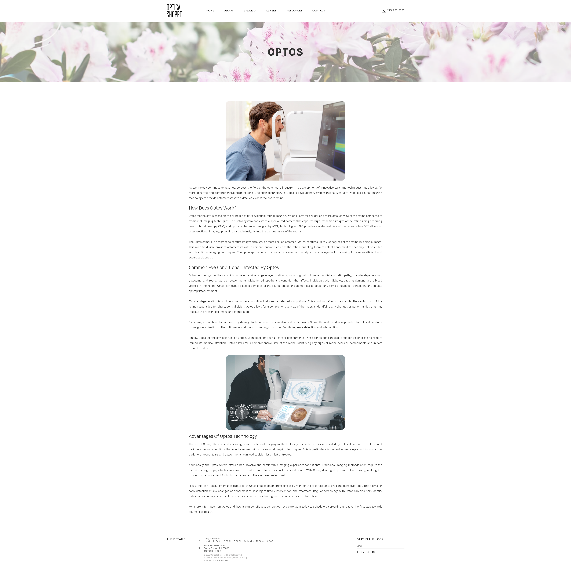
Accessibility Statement (214, 558)
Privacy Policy (232, 558)
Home (210, 10)
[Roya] (221, 561)
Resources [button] (294, 10)
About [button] (229, 10)
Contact (318, 10)
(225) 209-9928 (395, 10)
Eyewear (250, 10)
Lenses (271, 10)
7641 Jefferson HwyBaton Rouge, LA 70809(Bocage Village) (216, 548)
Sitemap (243, 558)
